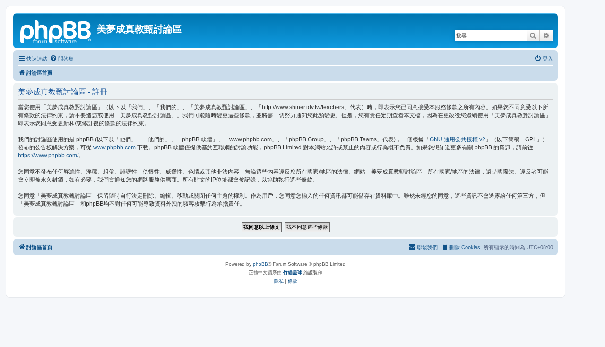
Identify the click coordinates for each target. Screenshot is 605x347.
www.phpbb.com (114, 147)
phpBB (260, 264)
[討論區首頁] (56, 31)
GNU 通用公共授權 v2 (457, 139)
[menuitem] (62, 58)
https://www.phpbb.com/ (48, 155)
